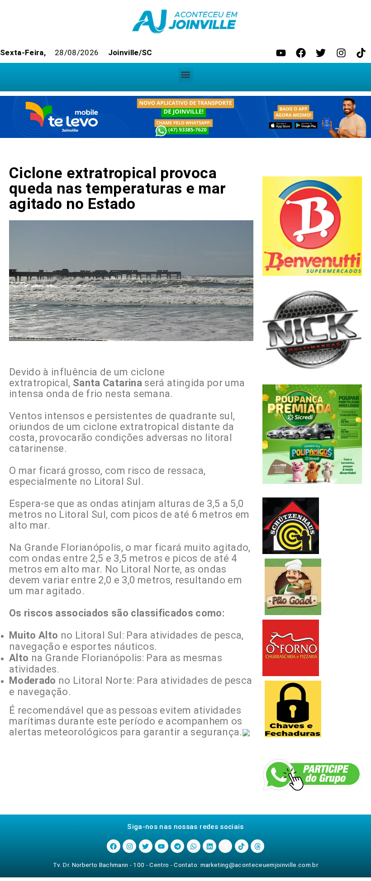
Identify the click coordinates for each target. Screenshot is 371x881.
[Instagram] (341, 53)
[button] (185, 74)
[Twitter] (321, 53)
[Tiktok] (361, 53)
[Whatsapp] (193, 846)
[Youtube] (281, 53)
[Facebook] (301, 53)
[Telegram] (177, 846)
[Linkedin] (209, 846)
